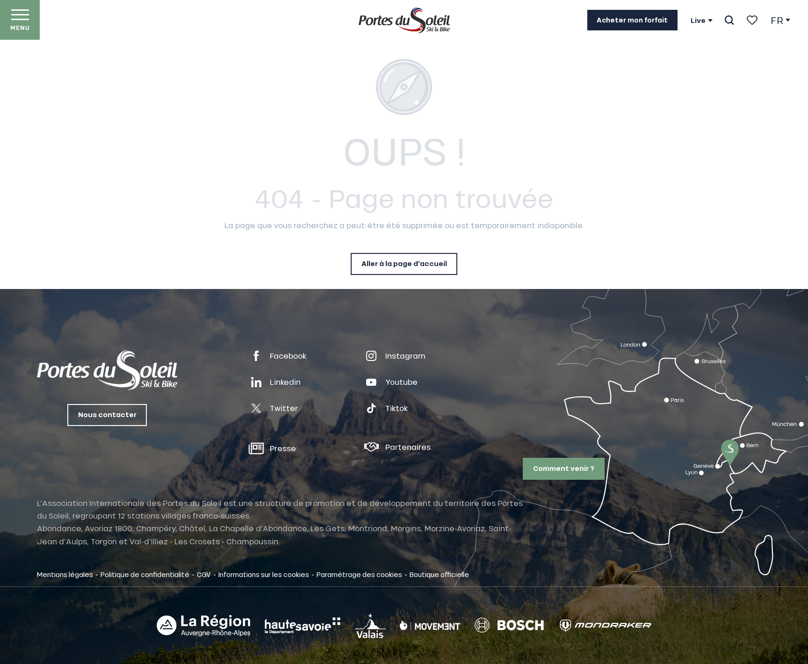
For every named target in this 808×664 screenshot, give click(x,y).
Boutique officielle (439, 574)
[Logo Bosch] (509, 625)
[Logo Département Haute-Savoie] (302, 625)
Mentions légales (65, 574)
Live (698, 20)
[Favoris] (752, 20)
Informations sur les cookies (263, 574)
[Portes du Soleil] (404, 20)
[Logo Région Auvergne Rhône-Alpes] (203, 625)
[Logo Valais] (370, 625)
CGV (204, 574)
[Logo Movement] (430, 626)
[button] (729, 20)
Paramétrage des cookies (359, 574)
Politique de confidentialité (145, 574)
